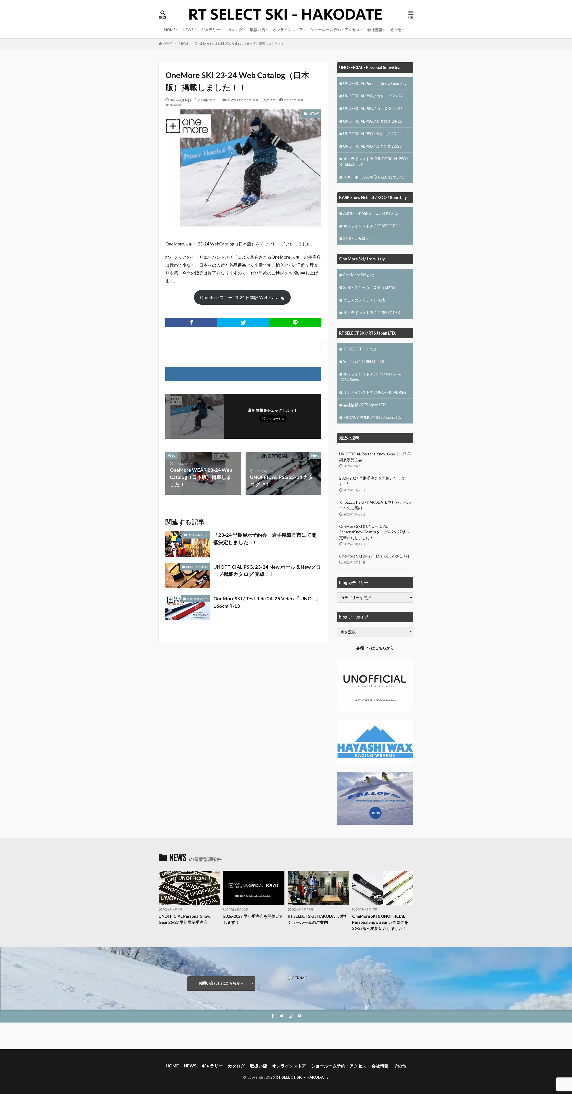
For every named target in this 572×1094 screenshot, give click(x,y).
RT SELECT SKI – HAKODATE (302, 1077)
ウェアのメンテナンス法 (364, 300)
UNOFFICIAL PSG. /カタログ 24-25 (372, 121)
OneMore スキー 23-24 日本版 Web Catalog (242, 297)
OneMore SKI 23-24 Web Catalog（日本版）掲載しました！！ (239, 43)
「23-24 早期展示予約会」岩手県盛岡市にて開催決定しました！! (265, 538)
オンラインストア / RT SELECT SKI (372, 226)
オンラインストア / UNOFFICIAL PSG (374, 392)
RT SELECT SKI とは (359, 349)
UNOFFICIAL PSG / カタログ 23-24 (372, 133)
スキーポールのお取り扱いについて (373, 177)
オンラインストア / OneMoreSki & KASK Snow (370, 377)
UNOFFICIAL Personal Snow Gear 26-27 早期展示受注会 (375, 457)
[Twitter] (243, 322)
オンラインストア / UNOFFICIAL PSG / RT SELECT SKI (373, 161)
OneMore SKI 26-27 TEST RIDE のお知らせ (375, 556)
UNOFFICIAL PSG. (197, 566)
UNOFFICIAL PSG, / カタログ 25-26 (373, 108)
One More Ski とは (358, 274)
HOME (167, 44)
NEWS (183, 43)
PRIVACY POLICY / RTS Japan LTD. (372, 417)
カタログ (269, 100)
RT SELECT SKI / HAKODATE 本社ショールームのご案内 (375, 505)
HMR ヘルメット (198, 535)
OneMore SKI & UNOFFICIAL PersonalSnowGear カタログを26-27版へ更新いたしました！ (374, 532)
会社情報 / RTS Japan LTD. (365, 404)
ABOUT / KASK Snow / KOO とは (370, 213)
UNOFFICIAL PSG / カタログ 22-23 (372, 146)
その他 (395, 29)
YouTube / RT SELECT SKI (364, 361)
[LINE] (295, 322)
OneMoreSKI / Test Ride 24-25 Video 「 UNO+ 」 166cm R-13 (266, 602)
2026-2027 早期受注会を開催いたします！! (372, 481)
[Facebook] (191, 322)
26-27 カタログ (356, 238)
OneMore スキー (249, 100)
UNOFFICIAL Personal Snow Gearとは (375, 83)
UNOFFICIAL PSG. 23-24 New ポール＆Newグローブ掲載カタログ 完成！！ (267, 570)
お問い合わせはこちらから (221, 983)
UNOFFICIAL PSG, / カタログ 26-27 (373, 96)
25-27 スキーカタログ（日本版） (371, 287)
